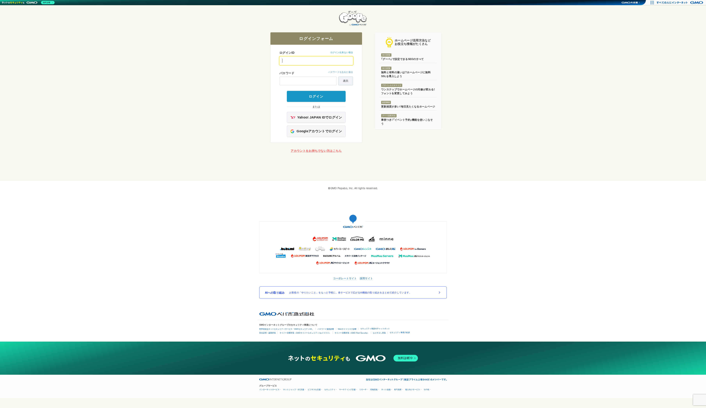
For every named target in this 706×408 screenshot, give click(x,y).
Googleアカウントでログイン (319, 131)
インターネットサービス (269, 390)
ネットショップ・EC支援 (293, 390)
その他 (426, 390)
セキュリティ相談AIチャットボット (375, 329)
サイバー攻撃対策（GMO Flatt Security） (352, 333)
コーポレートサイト (345, 278)
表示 (345, 80)
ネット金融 (386, 390)
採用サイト (366, 278)
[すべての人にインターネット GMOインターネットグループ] (680, 2)
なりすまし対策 (379, 333)
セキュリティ (329, 390)
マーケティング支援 (347, 390)
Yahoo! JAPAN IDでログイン (319, 117)
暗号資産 (398, 390)
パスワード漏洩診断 (326, 329)
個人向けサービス (412, 390)
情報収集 (374, 390)
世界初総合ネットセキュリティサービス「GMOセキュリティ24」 (286, 329)
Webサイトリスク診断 (347, 329)
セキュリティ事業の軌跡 (400, 332)
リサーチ (363, 390)
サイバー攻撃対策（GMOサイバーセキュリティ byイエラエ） (305, 333)
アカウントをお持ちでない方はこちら (316, 150)
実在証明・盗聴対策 (267, 333)
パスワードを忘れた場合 (340, 72)
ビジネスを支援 (314, 390)
